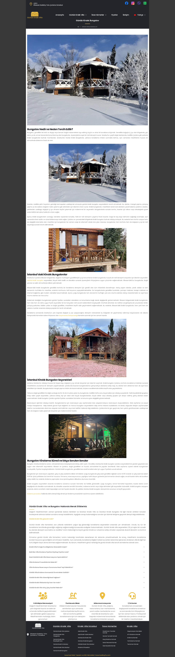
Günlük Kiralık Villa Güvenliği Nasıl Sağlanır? (44, 577)
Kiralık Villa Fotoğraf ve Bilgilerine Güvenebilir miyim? (48, 547)
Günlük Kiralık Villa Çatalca (61, 631)
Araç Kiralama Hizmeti (109, 639)
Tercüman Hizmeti (132, 644)
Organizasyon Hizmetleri (134, 631)
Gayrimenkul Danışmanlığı (68, 315)
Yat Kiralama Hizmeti (133, 641)
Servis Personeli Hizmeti (109, 642)
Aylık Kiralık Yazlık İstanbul (85, 634)
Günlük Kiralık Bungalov (60, 651)
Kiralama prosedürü (34, 494)
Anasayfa (59, 15)
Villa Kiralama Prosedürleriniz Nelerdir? (43, 562)
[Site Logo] (35, 15)
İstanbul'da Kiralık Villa (84, 638)
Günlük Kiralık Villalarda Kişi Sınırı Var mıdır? (45, 583)
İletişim (126, 15)
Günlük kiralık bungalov (35, 280)
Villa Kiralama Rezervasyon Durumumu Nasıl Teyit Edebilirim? (51, 567)
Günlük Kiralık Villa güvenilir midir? (41, 519)
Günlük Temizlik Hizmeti (110, 636)
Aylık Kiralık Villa (82, 631)
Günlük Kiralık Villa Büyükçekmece (58, 640)
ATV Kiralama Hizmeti (133, 634)
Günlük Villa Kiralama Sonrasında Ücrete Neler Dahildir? (49, 572)
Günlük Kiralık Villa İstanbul (61, 647)
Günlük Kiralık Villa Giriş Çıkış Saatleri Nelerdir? (46, 588)
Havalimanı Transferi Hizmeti (109, 632)
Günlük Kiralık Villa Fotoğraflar (58, 635)
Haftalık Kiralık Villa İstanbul (86, 644)
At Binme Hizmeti (132, 638)
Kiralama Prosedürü (84, 647)
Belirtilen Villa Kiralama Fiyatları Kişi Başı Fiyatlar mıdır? (49, 552)
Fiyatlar (114, 15)
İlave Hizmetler (98, 15)
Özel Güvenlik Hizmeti (109, 646)
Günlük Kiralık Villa (76, 15)
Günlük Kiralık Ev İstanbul (60, 644)
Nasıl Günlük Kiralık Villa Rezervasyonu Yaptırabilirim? (48, 557)
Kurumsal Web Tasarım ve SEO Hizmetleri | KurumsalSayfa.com (87, 655)
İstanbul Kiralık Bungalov (85, 641)
